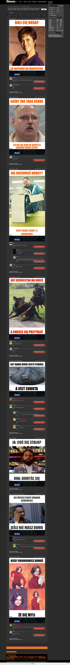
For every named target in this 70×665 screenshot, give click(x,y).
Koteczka (11, 12)
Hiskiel (17, 242)
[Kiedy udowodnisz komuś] (27, 587)
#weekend (20, 392)
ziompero (57, 34)
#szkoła (24, 150)
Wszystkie (61, 30)
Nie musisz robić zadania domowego (17, 494)
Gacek (54, 34)
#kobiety (25, 482)
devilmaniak (50, 35)
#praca (20, 150)
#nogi (34, 71)
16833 (58, 7)
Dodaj (29, 1)
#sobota (34, 392)
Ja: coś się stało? (12, 438)
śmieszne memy (13, 656)
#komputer (29, 71)
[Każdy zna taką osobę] (27, 123)
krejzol (51, 21)
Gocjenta (17, 77)
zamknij (68, 663)
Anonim (51, 20)
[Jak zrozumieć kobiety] (27, 203)
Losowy (25, 1)
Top (20, 1)
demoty (32, 657)
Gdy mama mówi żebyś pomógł (15, 360)
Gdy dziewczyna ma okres (14, 277)
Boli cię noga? (12, 18)
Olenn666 (60, 36)
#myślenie (19, 482)
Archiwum (44, 15)
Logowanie (50, 1)
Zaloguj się (11, 92)
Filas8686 (55, 35)
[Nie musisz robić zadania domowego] (27, 512)
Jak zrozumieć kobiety (13, 169)
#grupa (29, 150)
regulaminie (33, 663)
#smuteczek (34, 335)
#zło (25, 335)
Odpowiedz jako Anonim (39, 81)
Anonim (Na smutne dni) (16, 84)
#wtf (35, 482)
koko (50, 22)
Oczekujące (34, 1)
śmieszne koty (42, 657)
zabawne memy (29, 656)
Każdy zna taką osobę (13, 97)
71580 (58, 9)
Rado (50, 26)
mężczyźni (40, 656)
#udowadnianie (32, 618)
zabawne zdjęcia (11, 657)
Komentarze (33, 15)
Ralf (52, 36)
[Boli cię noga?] (27, 45)
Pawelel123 (21, 418)
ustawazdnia (59, 35)
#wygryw (21, 618)
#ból (24, 71)
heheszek (17, 624)
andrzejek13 (50, 34)
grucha (17, 398)
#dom (27, 531)
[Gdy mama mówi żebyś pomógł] (27, 376)
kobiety (8, 656)
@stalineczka (18, 414)
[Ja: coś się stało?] (27, 460)
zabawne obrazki (20, 656)
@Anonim (18, 427)
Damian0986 (56, 36)
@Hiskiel (17, 252)
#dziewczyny (20, 335)
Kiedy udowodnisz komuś (14, 557)
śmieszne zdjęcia (34, 656)
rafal (50, 24)
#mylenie (26, 618)
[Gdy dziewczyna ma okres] (27, 306)
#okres (29, 335)
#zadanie (33, 150)
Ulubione (38, 15)
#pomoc (25, 392)
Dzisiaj (58, 30)
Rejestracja (50, 3)
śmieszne (25, 656)
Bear (50, 23)
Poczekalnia (27, 15)
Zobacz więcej (53, 15)
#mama (20, 71)
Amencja (50, 36)
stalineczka (18, 341)
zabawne (44, 656)
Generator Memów (42, 1)
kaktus (51, 25)
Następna (26, 647)
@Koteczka (18, 546)
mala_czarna (52, 27)
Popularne (21, 15)
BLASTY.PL (15, 15)
